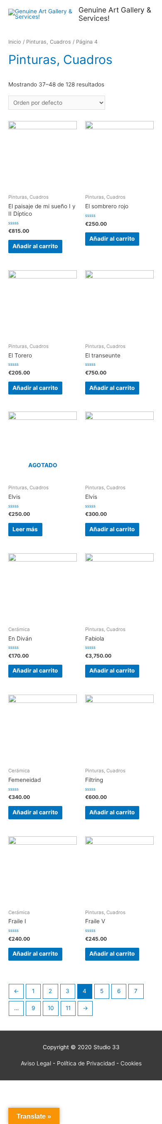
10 (51, 1008)
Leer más (25, 529)
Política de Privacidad (86, 1063)
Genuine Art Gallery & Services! (115, 14)
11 (68, 1008)
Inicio (14, 42)
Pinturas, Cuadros (48, 42)
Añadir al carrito (35, 246)
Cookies (131, 1063)
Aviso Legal (36, 1063)
